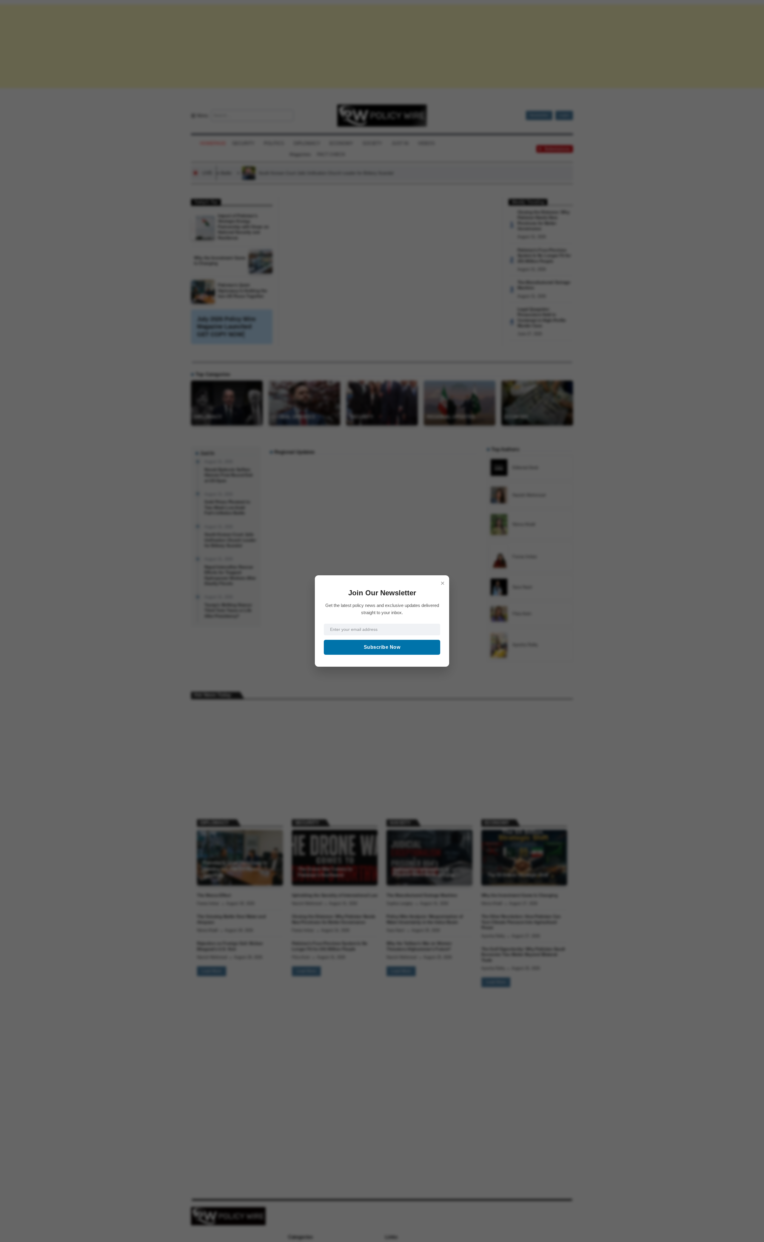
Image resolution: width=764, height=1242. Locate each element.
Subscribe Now (382, 647)
